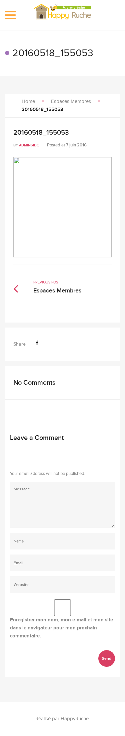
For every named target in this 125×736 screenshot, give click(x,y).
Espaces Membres (71, 101)
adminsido (29, 145)
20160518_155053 (41, 133)
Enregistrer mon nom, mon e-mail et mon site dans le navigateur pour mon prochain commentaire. (61, 628)
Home (28, 101)
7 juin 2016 (76, 145)
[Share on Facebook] (37, 343)
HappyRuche (75, 719)
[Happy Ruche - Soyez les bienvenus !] (62, 15)
